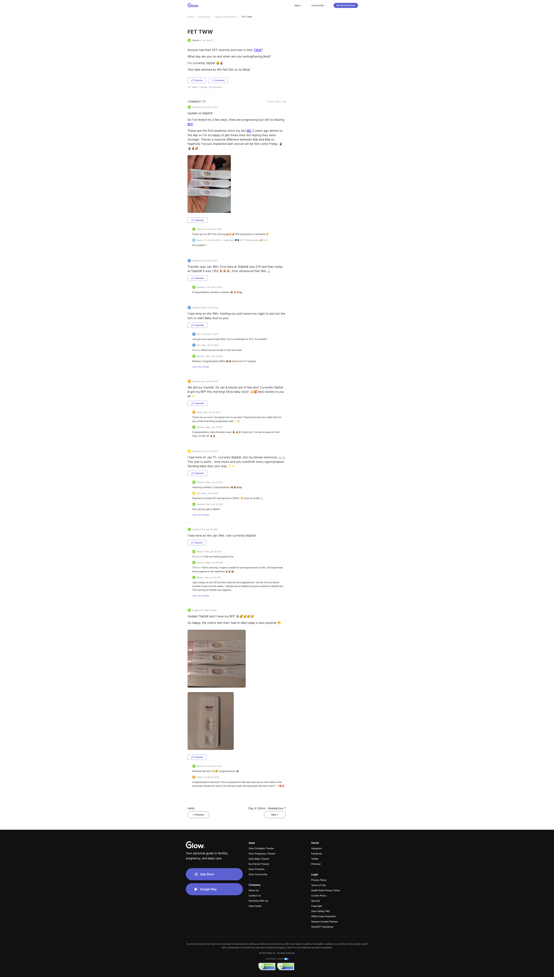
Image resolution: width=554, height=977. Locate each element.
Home (191, 16)
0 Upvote (198, 757)
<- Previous (198, 814)
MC (249, 130)
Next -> (274, 814)
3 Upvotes (199, 220)
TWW (257, 50)
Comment (219, 80)
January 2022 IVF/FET (226, 16)
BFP (190, 124)
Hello (191, 808)
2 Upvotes (199, 325)
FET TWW (247, 16)
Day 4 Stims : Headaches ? (267, 808)
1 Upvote (198, 80)
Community (204, 16)
